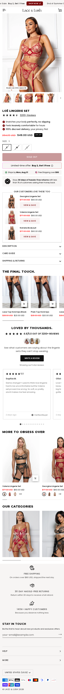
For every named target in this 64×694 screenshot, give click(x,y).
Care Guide (8, 253)
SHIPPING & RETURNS (13, 260)
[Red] (10, 494)
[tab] (20, 424)
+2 (60, 494)
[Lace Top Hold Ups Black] (15, 292)
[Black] (4, 494)
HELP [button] (4, 651)
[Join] (59, 634)
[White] (15, 494)
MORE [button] (5, 660)
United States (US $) (16, 672)
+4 (20, 494)
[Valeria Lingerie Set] (21, 459)
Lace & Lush (11, 689)
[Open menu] (6, 10)
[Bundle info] (52, 166)
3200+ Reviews (28, 115)
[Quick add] (24, 304)
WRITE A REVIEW (32, 358)
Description (9, 246)
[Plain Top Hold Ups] (44, 292)
